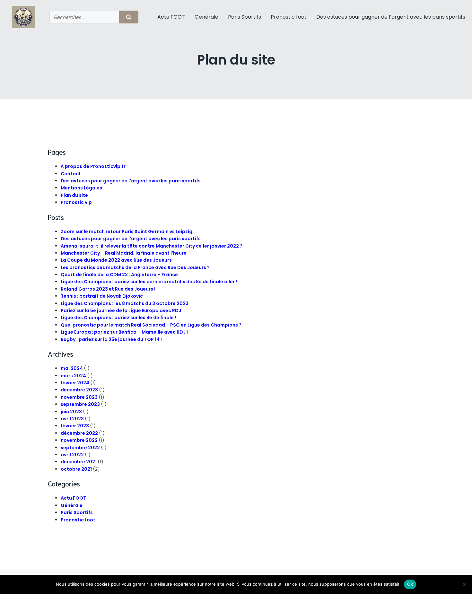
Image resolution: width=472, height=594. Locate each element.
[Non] (464, 584)
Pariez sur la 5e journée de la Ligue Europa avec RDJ (121, 310)
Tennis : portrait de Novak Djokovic (102, 296)
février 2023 (75, 426)
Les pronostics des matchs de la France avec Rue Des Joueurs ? (135, 267)
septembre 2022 (80, 447)
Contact (71, 173)
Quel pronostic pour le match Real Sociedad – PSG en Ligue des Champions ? (151, 325)
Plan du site (74, 195)
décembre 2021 (79, 462)
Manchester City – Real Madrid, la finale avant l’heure (124, 253)
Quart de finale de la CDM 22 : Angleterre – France (119, 274)
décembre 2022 (79, 433)
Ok (410, 584)
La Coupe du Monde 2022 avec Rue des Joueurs (116, 260)
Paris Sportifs (244, 17)
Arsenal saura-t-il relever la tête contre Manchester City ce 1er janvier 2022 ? (151, 246)
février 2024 (75, 383)
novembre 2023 (79, 397)
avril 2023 (72, 418)
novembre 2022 (79, 440)
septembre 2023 (80, 404)
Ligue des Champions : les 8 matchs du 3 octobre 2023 (124, 303)
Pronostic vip (76, 202)
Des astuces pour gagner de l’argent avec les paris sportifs (390, 17)
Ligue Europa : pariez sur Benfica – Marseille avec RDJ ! (124, 332)
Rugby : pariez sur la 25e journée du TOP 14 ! (111, 339)
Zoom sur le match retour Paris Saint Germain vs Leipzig (126, 231)
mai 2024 (72, 368)
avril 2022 (72, 454)
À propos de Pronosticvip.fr (93, 166)
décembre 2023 (79, 390)
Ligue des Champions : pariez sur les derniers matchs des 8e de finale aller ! (149, 281)
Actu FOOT (171, 17)
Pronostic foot (289, 17)
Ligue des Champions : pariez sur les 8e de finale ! (118, 317)
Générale (206, 17)
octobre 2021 (76, 469)
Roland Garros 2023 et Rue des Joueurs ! (108, 289)
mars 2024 (73, 375)
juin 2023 (71, 411)
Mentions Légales (81, 188)
